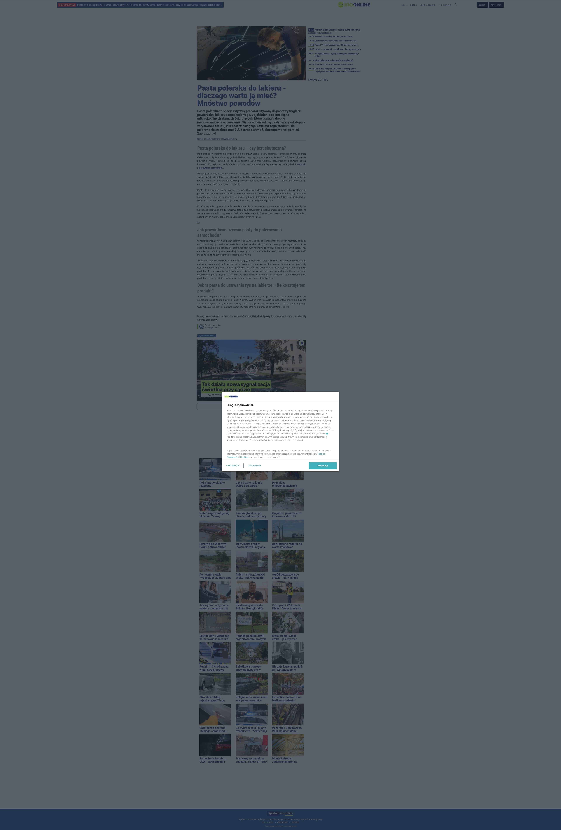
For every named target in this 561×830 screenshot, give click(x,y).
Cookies (244, 457)
